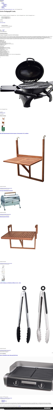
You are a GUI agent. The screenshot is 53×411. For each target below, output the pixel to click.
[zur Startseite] (2, 0)
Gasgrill (4, 5)
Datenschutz (3, 400)
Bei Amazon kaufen (2, 22)
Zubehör (3, 7)
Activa (13, 9)
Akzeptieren (45, 408)
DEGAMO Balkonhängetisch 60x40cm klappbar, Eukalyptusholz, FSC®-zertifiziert (14, 133)
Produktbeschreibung (3, 188)
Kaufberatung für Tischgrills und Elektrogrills (6, 9)
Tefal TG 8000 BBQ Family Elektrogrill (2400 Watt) (9, 355)
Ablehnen (49, 408)
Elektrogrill (4, 4)
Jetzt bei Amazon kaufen (9, 188)
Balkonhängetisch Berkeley (4, 216)
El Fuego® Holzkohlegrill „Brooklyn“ (6, 190)
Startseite (3, 2)
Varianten (3, 3)
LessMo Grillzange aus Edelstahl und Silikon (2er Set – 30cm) (10, 282)
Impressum (3, 401)
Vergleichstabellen (4, 6)
